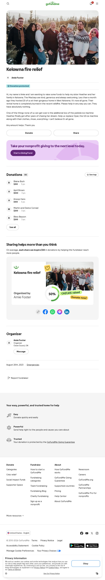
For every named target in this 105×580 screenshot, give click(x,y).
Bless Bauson (20, 217)
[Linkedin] (66, 311)
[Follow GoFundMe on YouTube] (86, 533)
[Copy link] (38, 311)
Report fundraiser (19, 378)
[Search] (7, 3)
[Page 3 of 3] (15, 60)
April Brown (19, 190)
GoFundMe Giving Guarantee (61, 442)
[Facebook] (45, 311)
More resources (14, 515)
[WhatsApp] (52, 311)
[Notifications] (90, 3)
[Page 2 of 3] (13, 60)
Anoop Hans (19, 199)
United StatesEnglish (19, 533)
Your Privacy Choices (46, 550)
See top (93, 175)
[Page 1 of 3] (11, 60)
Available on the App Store (92, 545)
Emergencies (33, 364)
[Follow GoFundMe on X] (91, 533)
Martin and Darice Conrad (26, 208)
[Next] (93, 59)
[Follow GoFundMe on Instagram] (97, 533)
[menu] (97, 3)
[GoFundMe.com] (52, 3)
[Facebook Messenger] (59, 311)
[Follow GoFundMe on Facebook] (81, 533)
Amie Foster (20, 340)
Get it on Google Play (77, 545)
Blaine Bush (19, 181)
